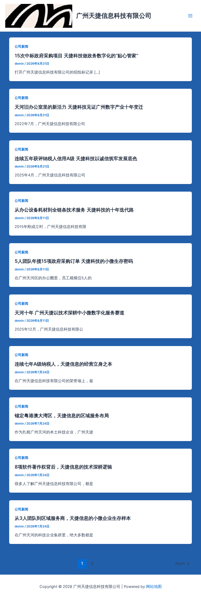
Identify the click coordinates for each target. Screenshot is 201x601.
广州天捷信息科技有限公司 (114, 15)
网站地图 (154, 586)
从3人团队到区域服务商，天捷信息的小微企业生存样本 (73, 518)
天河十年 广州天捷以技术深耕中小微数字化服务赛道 (69, 312)
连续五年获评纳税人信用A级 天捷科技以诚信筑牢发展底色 (76, 158)
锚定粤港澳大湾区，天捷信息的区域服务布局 (62, 415)
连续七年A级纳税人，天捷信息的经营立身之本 (63, 364)
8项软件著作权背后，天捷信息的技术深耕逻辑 (63, 467)
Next (182, 563)
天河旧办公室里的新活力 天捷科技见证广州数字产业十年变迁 (79, 107)
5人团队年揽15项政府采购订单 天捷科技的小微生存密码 (74, 261)
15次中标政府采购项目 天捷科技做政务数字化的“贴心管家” (76, 55)
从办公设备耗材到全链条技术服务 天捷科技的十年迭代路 (74, 210)
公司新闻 (21, 46)
